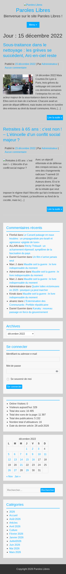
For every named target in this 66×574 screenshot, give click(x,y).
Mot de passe (13, 365)
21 (21, 465)
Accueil (13, 515)
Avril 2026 (14, 526)
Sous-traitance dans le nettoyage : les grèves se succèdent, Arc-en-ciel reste (30, 50)
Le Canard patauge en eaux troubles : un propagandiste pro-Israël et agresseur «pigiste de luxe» (31, 239)
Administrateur (49, 64)
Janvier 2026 (16, 537)
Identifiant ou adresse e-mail (21, 354)
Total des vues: (17, 411)
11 (45, 454)
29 (27, 470)
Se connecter (14, 386)
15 (27, 459)
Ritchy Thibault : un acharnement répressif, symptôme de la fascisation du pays (30, 250)
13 (15, 459)
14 (21, 459)
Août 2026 (15, 519)
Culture (13, 530)
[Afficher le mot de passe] (57, 371)
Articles (13, 522)
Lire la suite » (55, 118)
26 (9, 470)
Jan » (18, 476)
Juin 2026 (14, 544)
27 (15, 470)
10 (39, 454)
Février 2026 (16, 533)
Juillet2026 (15, 541)
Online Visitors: (18, 403)
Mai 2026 (14, 548)
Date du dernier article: (22, 425)
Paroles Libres (33, 10)
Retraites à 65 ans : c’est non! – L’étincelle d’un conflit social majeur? (32, 134)
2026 (12, 511)
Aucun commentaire (16, 67)
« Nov (9, 476)
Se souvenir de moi (21, 379)
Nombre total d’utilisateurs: (24, 422)
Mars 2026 (15, 552)
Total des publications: (21, 418)
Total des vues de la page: (23, 414)
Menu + (33, 24)
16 (33, 459)
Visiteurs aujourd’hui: (21, 407)
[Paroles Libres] (33, 5)
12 (9, 459)
